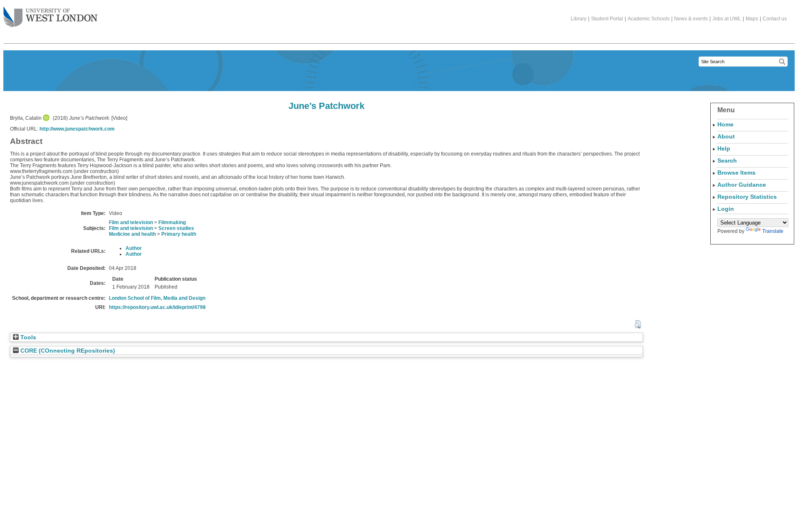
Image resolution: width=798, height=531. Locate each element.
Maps (752, 19)
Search (727, 160)
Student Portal (607, 19)
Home (725, 124)
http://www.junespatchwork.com (77, 129)
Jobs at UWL (726, 19)
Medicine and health (132, 234)
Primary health (178, 234)
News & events (691, 19)
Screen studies (176, 228)
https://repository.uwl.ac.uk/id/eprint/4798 (157, 307)
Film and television (131, 222)
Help (723, 148)
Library (578, 19)
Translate (772, 231)
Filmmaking (172, 222)
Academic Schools (649, 19)
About (726, 136)
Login (725, 208)
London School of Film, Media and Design (157, 298)
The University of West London (50, 17)
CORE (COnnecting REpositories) (67, 351)
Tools (27, 337)
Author (134, 248)
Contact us (775, 19)
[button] (638, 324)
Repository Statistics (747, 196)
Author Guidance (741, 184)
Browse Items (736, 172)
